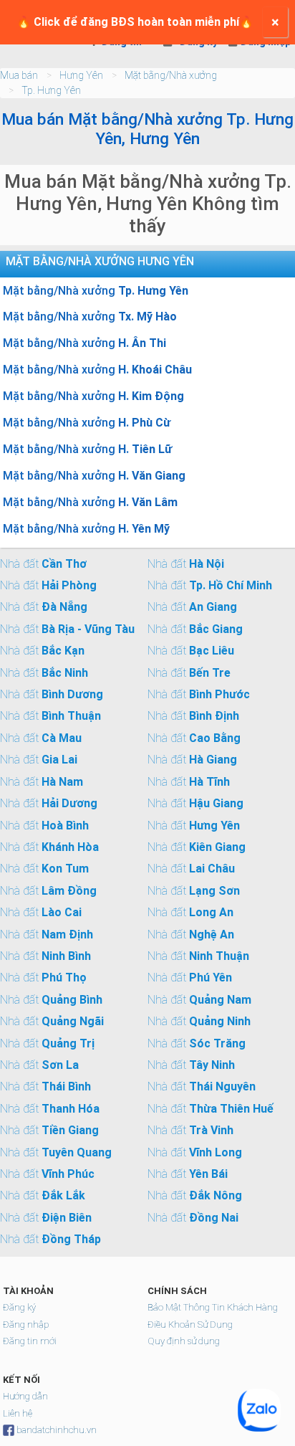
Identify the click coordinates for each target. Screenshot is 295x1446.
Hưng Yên (81, 75)
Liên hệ (17, 1413)
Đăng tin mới (30, 1341)
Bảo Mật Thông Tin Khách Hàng (213, 1307)
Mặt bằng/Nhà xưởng (171, 75)
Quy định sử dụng (184, 1341)
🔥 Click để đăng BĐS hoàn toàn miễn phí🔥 (134, 22)
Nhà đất (43, 564)
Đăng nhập (26, 1324)
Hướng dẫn (25, 1396)
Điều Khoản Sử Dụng (190, 1324)
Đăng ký (19, 1307)
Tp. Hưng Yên (51, 90)
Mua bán (19, 75)
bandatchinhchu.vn (56, 1429)
